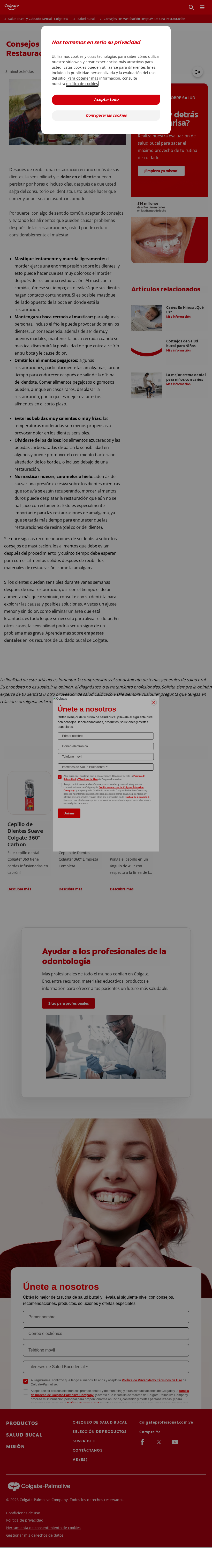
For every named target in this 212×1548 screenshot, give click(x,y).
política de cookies (82, 83)
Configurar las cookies (106, 116)
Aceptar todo (106, 100)
